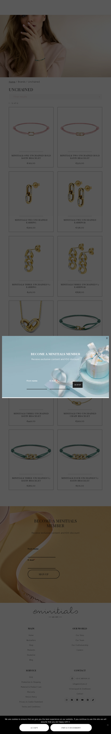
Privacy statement (71, 727)
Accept (34, 727)
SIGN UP (77, 385)
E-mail (53, 381)
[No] (107, 725)
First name (32, 381)
